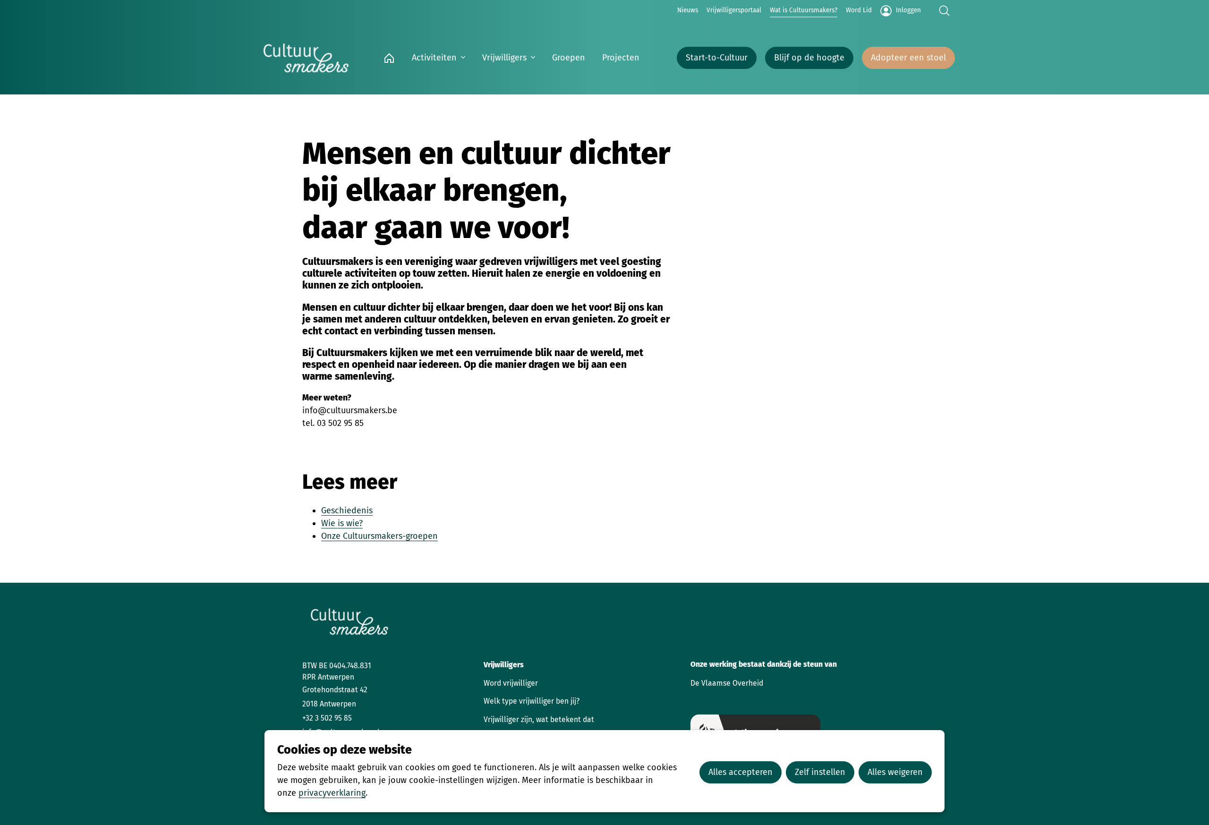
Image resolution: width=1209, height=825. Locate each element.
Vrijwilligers (504, 57)
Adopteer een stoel (908, 57)
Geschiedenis (347, 510)
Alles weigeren (895, 772)
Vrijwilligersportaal (734, 10)
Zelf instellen (820, 772)
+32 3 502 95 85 (327, 718)
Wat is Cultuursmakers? (803, 10)
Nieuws (687, 10)
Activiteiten (434, 57)
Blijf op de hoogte (809, 57)
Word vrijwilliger (511, 683)
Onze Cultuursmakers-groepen (379, 536)
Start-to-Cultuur (717, 57)
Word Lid (859, 10)
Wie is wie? (342, 523)
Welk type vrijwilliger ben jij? (531, 701)
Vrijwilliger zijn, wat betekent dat (539, 719)
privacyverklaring (332, 793)
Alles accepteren (740, 772)
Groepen (568, 57)
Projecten (620, 57)
